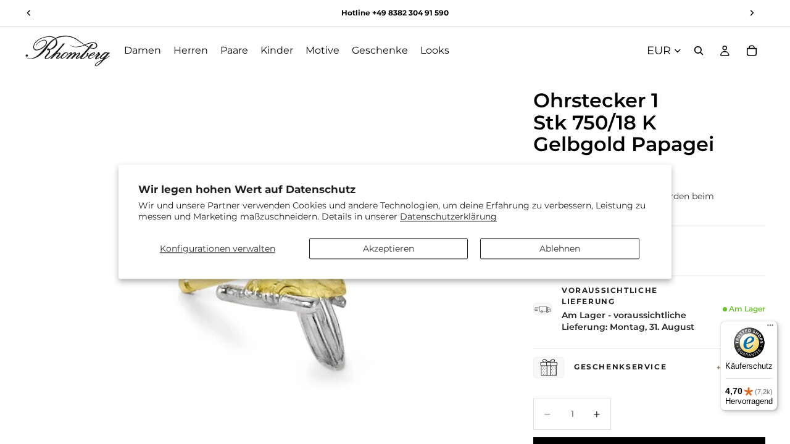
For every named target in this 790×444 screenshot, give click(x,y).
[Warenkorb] (751, 50)
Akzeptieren (388, 248)
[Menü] (770, 328)
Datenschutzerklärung (448, 217)
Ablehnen (559, 248)
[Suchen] (698, 50)
